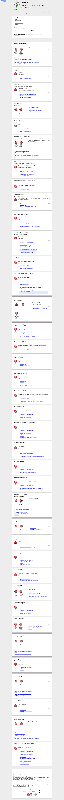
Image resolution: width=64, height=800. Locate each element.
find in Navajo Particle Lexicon (30, 79)
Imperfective (22, 755)
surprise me (32, 32)
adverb (26, 34)
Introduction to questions (19, 12)
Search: (16, 19)
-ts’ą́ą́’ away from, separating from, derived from (27, 452)
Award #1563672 (15, 781)
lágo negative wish (23, 79)
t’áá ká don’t (17, 61)
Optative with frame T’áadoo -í (25, 561)
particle (33, 34)
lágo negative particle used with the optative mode (23, 62)
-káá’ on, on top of (22, 336)
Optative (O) (22, 78)
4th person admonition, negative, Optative (26, 206)
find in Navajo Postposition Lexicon (26, 98)
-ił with (21, 288)
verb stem (41, 34)
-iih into (21, 564)
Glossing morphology (45, 12)
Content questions (32, 12)
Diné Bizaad (4, 1)
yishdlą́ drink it (22, 436)
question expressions (21, 34)
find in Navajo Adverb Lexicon (35, 62)
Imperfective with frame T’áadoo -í (25, 470)
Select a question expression (22, 18)
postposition (37, 34)
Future (21, 284)
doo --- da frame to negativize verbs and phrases (27, 208)
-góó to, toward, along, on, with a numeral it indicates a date (29, 285)
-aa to (20, 98)
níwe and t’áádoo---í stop (24, 416)
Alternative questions (38, 12)
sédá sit (21, 250)
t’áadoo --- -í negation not (24, 472)
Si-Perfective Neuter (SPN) (24, 94)
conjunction (30, 34)
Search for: (16, 24)
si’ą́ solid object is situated (24, 95)
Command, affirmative (23, 174)
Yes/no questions (26, 12)
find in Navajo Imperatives (25, 58)
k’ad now (21, 761)
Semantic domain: (17, 21)
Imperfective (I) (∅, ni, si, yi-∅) (20, 63)
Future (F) (21, 291)
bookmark (21, 54)
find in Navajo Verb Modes (29, 63)
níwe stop (21, 333)
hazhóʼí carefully (22, 242)
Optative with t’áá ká (23, 171)
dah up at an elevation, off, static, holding (26, 290)
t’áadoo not (21, 97)
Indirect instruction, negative (24, 203)
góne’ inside (21, 385)
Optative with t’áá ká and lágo (20, 59)
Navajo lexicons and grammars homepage (32, 13)
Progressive (21, 241)
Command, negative (18, 58)
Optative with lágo (23, 130)
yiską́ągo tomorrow (23, 757)
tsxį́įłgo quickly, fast (23, 762)
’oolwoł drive (22, 293)
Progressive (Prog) (23, 252)
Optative (29, 111)
